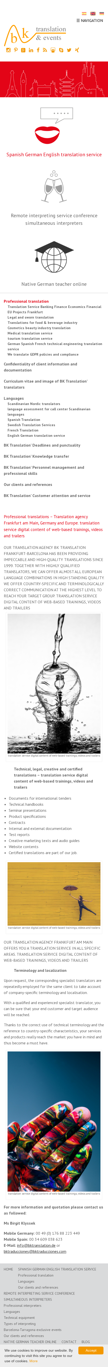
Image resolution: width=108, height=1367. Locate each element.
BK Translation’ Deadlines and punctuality (42, 445)
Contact (69, 1342)
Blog (86, 1342)
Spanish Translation (24, 419)
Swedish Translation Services (31, 425)
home (8, 1269)
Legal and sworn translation (31, 317)
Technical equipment (19, 1317)
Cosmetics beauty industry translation (39, 328)
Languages (14, 398)
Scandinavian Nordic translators (34, 403)
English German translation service (36, 435)
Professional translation (26, 301)
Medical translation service (30, 333)
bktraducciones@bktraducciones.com (35, 1251)
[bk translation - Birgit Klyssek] (35, 35)
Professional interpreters (22, 1305)
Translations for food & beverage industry (42, 322)
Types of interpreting (20, 1323)
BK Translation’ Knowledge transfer (36, 456)
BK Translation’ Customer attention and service (47, 495)
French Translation (23, 430)
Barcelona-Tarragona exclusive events (33, 1329)
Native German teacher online (54, 284)
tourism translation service (30, 338)
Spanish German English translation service (54, 154)
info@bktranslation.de (36, 1245)
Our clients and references (28, 484)
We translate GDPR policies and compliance (43, 354)
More (33, 1361)
